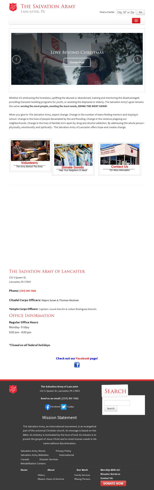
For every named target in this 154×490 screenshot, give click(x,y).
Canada (25, 459)
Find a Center (107, 12)
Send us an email (51, 398)
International (66, 455)
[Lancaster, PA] (13, 7)
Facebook (83, 358)
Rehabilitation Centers (33, 463)
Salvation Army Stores (33, 451)
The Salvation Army (49, 8)
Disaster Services (48, 459)
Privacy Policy (63, 451)
